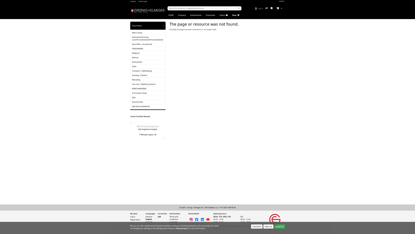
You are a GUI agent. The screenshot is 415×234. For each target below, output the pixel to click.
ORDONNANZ (137, 48)
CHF (159, 217)
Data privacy (181, 228)
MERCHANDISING (139, 88)
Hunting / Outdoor (139, 75)
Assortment (137, 25)
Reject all (268, 226)
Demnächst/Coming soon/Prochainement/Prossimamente (147, 38)
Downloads (210, 15)
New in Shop (137, 33)
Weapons (136, 53)
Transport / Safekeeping (142, 71)
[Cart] (277, 8)
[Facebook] (196, 219)
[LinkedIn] (202, 219)
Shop (234, 15)
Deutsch (149, 216)
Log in (132, 216)
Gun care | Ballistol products (144, 84)
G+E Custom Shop (139, 93)
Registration (135, 220)
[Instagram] (191, 219)
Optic (134, 66)
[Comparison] (266, 8)
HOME (171, 15)
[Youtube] (207, 219)
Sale (133, 97)
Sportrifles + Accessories (142, 44)
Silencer (135, 57)
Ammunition (137, 62)
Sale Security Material (141, 106)
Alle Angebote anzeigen (147, 129)
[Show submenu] (163, 26)
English (281, 1)
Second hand (137, 102)
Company (182, 15)
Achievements (196, 15)
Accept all (279, 226)
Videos (222, 15)
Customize (256, 226)
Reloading (136, 80)
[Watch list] (271, 8)
